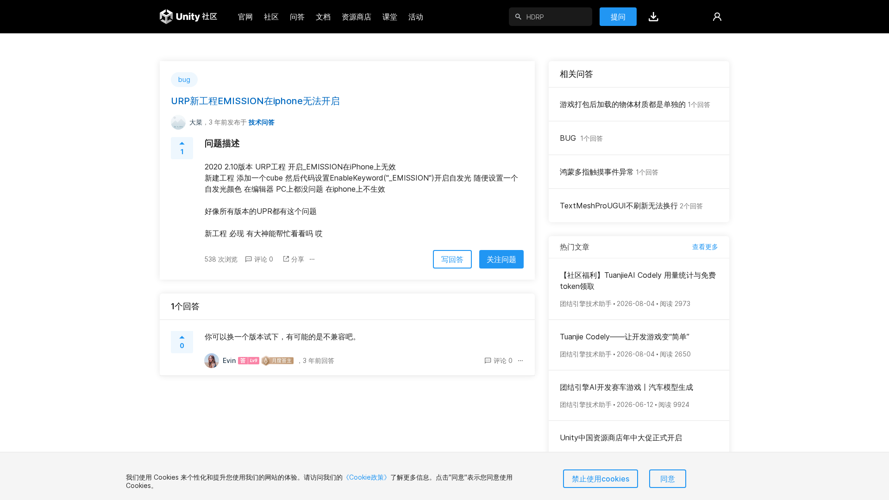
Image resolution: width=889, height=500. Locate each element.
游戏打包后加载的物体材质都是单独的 (635, 104)
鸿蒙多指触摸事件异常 (609, 171)
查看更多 (705, 246)
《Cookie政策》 (366, 477)
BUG (581, 138)
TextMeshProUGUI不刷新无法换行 (631, 205)
